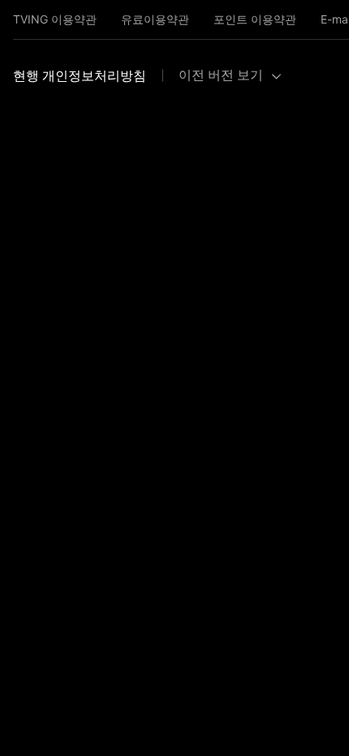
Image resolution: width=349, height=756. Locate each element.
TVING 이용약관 (55, 19)
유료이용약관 (155, 19)
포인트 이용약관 (254, 19)
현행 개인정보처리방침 (79, 76)
